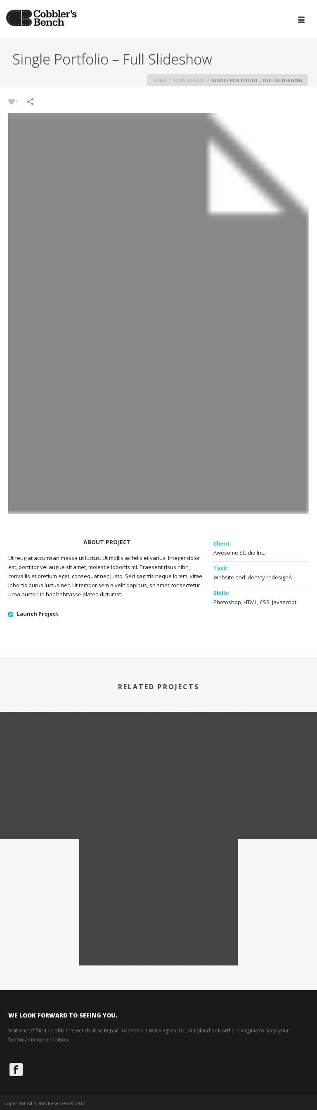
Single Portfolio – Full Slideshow (79, 817)
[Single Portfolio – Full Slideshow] (79, 747)
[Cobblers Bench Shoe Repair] (41, 18)
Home (159, 80)
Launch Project (38, 613)
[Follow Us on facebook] (16, 1069)
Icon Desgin (189, 80)
